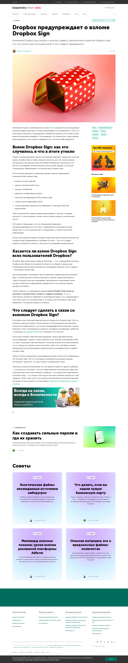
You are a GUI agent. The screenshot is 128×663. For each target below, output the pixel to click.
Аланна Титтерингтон (24, 51)
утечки (16, 20)
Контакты (15, 652)
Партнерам (30, 652)
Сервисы (55, 14)
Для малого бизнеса (73, 2)
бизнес (95, 131)
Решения (15, 14)
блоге (52, 128)
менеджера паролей (32, 332)
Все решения (16, 626)
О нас (76, 14)
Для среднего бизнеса (90, 2)
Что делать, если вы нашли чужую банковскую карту (90, 489)
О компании (22, 652)
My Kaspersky (109, 8)
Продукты (44, 14)
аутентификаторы (105, 128)
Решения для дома (19, 612)
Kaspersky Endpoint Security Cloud (50, 620)
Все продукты (43, 623)
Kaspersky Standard (18, 617)
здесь (57, 660)
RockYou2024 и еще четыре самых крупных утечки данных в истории (103, 219)
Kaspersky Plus (17, 620)
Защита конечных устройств (101, 625)
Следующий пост (20, 427)
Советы (38, 477)
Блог (84, 14)
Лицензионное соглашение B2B (39, 647)
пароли (95, 134)
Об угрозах (37, 652)
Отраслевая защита (29, 14)
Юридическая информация (56, 647)
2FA (94, 128)
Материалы (66, 14)
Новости (43, 652)
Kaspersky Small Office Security (48, 617)
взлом (103, 131)
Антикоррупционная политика (73, 645)
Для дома (59, 2)
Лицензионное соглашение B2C (22, 647)
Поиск (114, 20)
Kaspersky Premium (18, 623)
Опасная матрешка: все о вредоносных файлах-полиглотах (90, 545)
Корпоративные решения (101, 612)
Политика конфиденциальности (55, 645)
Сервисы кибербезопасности (101, 617)
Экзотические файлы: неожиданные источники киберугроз (37, 489)
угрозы (103, 134)
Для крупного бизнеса (108, 2)
